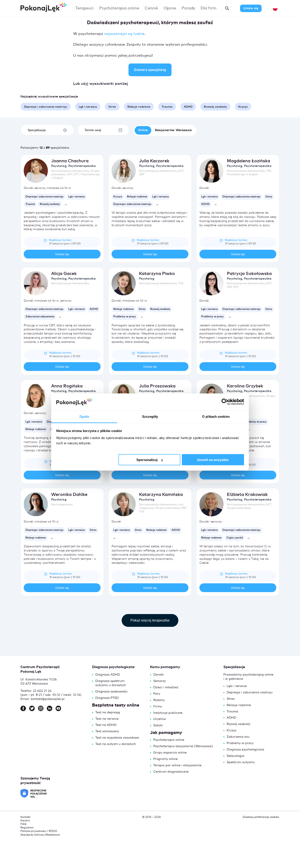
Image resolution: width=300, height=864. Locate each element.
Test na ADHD (105, 725)
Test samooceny (107, 731)
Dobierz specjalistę (150, 70)
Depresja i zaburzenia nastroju (250, 692)
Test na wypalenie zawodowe (117, 737)
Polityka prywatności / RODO (38, 831)
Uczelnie (159, 719)
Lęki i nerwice (237, 686)
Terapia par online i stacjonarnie (177, 765)
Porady (188, 8)
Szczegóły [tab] (150, 416)
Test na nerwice (107, 718)
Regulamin (27, 827)
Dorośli (158, 674)
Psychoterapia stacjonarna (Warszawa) (183, 746)
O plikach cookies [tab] (216, 416)
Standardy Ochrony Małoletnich (40, 835)
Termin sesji (93, 130)
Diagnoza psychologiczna (245, 749)
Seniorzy (159, 681)
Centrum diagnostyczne (171, 771)
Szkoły (158, 725)
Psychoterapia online (119, 8)
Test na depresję (107, 712)
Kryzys (231, 730)
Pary (156, 693)
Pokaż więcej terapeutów (150, 620)
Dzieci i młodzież (165, 687)
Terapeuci (84, 8)
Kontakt (25, 817)
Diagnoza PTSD (107, 698)
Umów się (250, 8)
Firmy (157, 706)
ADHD (231, 717)
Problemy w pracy (240, 743)
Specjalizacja (37, 130)
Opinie (170, 8)
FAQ (23, 824)
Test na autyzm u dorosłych (115, 744)
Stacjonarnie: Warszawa (173, 130)
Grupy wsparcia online (170, 752)
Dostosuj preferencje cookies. (261, 817)
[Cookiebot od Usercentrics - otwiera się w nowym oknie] (225, 402)
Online (143, 130)
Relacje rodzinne (239, 705)
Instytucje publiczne (168, 712)
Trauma (232, 711)
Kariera (25, 820)
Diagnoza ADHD (107, 674)
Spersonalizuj (146, 460)
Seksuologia (235, 755)
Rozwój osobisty (238, 724)
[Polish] (275, 8)
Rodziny (159, 700)
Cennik (151, 8)
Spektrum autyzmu (241, 762)
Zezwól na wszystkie (213, 460)
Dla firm (208, 8)
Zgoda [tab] (84, 416)
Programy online (165, 759)
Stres (231, 698)
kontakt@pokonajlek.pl (48, 699)
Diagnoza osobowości (111, 691)
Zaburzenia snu (238, 736)
